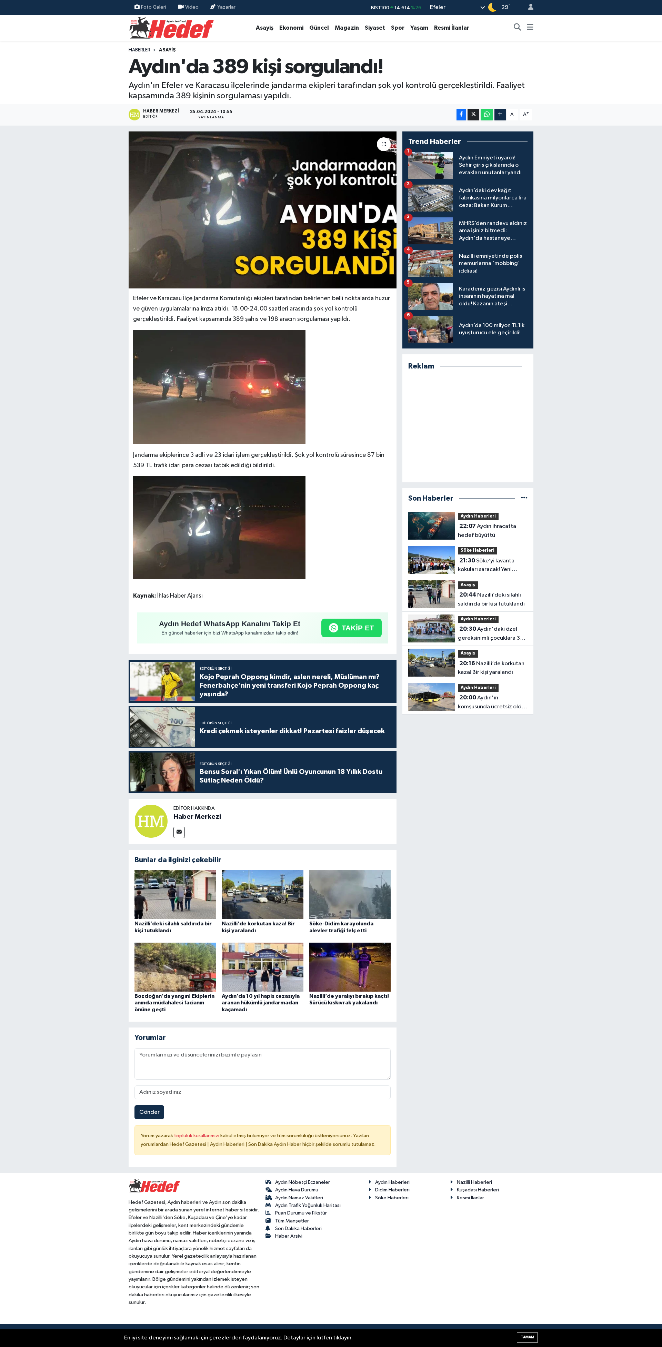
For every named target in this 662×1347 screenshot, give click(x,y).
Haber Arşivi (288, 1236)
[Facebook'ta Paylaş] (461, 114)
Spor (397, 28)
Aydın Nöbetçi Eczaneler (302, 1182)
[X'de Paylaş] (473, 114)
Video (192, 7)
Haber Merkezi (197, 816)
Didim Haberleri (392, 1189)
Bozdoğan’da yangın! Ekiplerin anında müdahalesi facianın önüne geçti (174, 1002)
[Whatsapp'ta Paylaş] (487, 114)
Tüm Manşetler (292, 1220)
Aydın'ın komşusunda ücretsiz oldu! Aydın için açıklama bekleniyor (492, 703)
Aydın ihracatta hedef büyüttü (487, 530)
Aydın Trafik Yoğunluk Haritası (308, 1205)
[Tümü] (524, 498)
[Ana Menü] (530, 27)
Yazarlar (226, 7)
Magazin (347, 28)
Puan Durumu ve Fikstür (301, 1213)
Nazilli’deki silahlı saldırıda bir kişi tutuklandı (491, 599)
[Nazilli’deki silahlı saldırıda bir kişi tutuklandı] (175, 894)
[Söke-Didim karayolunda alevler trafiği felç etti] (350, 894)
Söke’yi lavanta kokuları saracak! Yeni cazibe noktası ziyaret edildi (486, 566)
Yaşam (419, 28)
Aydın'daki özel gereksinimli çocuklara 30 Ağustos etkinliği (491, 634)
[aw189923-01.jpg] (219, 386)
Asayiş (264, 28)
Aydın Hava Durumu (296, 1189)
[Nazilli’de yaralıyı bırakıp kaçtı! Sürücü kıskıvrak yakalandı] (350, 967)
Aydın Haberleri (478, 516)
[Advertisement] (468, 426)
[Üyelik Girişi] (527, 7)
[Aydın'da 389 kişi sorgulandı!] (263, 210)
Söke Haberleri (477, 550)
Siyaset (375, 28)
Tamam (527, 1337)
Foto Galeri (153, 7)
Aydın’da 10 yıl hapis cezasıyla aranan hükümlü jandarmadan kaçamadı (261, 1002)
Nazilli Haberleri (474, 1182)
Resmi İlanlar (451, 28)
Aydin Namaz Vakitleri (299, 1197)
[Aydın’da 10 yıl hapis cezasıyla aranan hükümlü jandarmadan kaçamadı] (262, 967)
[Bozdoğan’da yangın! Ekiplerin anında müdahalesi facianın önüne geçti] (175, 967)
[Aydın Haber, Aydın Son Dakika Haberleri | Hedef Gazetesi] (171, 27)
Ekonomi (291, 28)
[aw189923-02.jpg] (219, 527)
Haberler (139, 50)
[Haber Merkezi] (151, 821)
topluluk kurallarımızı (197, 1135)
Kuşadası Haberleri (478, 1189)
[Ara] (517, 27)
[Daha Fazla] (500, 114)
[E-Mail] (179, 832)
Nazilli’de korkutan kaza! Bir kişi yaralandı (491, 668)
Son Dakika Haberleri (298, 1228)
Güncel (319, 28)
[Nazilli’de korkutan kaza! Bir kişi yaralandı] (262, 894)
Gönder (149, 1112)
